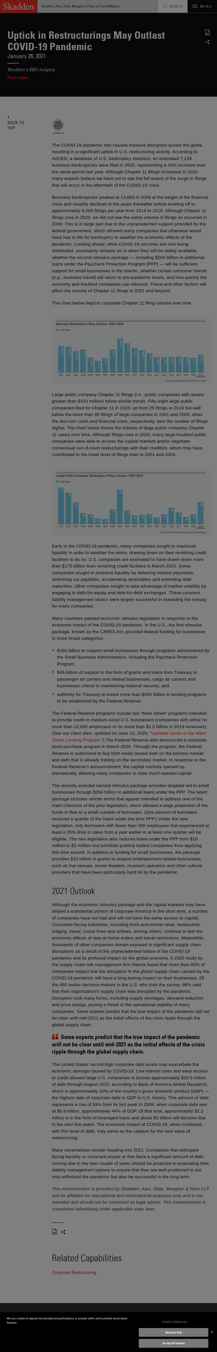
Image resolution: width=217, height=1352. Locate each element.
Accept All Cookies (174, 1343)
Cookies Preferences (174, 1321)
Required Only (173, 1332)
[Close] (212, 1332)
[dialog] (108, 1332)
